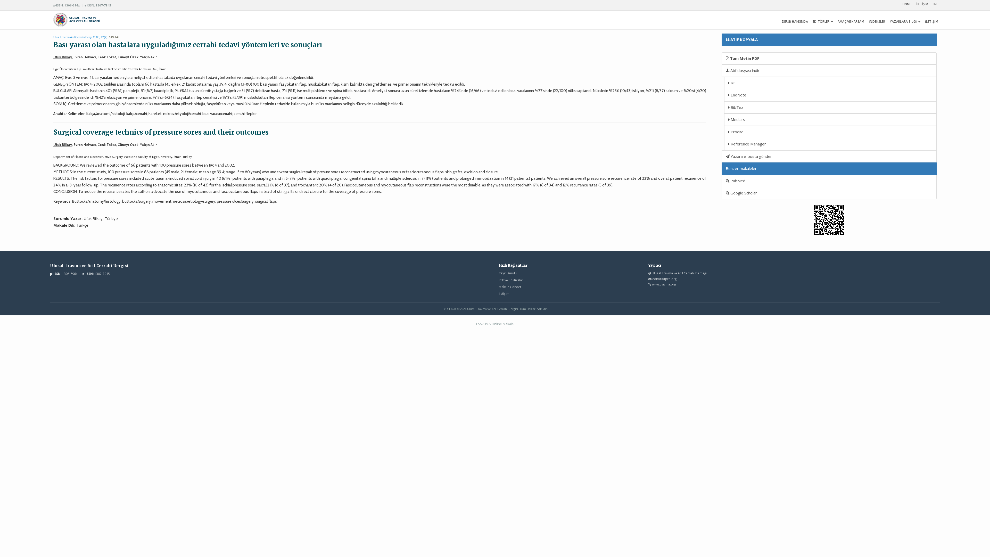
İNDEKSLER (877, 21)
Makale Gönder (510, 287)
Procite (737, 131)
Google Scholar (743, 192)
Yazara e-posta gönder (751, 156)
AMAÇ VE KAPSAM (851, 21)
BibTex (736, 107)
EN (935, 4)
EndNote (738, 94)
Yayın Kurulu (508, 273)
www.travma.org (664, 284)
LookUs (482, 324)
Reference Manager (748, 143)
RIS (733, 82)
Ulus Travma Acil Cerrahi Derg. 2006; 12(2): (80, 37)
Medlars (737, 119)
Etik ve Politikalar (511, 280)
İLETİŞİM (922, 4)
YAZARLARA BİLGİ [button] (904, 21)
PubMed (737, 180)
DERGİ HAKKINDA (795, 21)
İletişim (504, 293)
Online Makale (503, 324)
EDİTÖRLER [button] (821, 21)
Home (907, 4)
